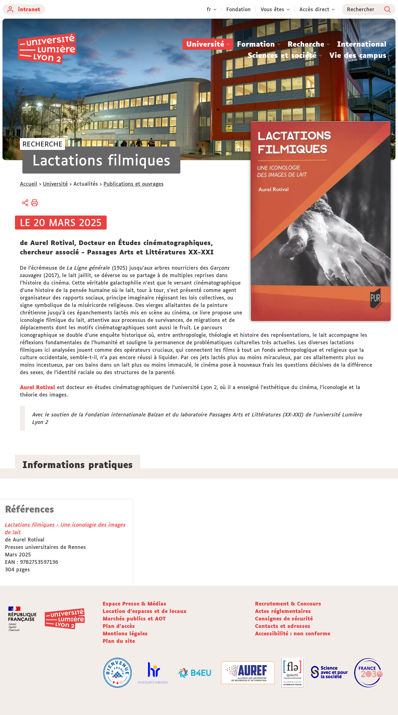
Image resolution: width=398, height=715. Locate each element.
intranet (29, 9)
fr (209, 9)
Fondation (238, 9)
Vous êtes (272, 9)
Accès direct (314, 9)
